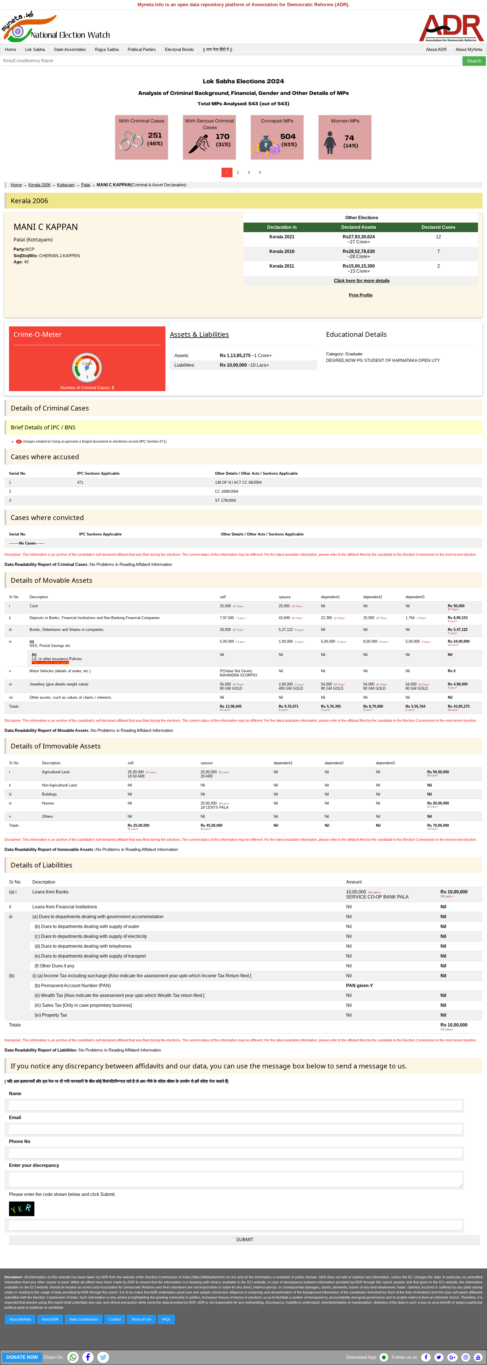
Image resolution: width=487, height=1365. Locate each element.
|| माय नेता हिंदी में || (217, 49)
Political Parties (142, 49)
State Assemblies (70, 49)
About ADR (436, 49)
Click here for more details (362, 280)
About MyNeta (469, 49)
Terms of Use (141, 1319)
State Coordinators (83, 1319)
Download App (361, 1357)
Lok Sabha (35, 49)
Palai (85, 184)
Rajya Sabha (107, 49)
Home (10, 49)
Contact (115, 1319)
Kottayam (66, 184)
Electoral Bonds (179, 49)
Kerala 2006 (39, 184)
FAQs (166, 1319)
